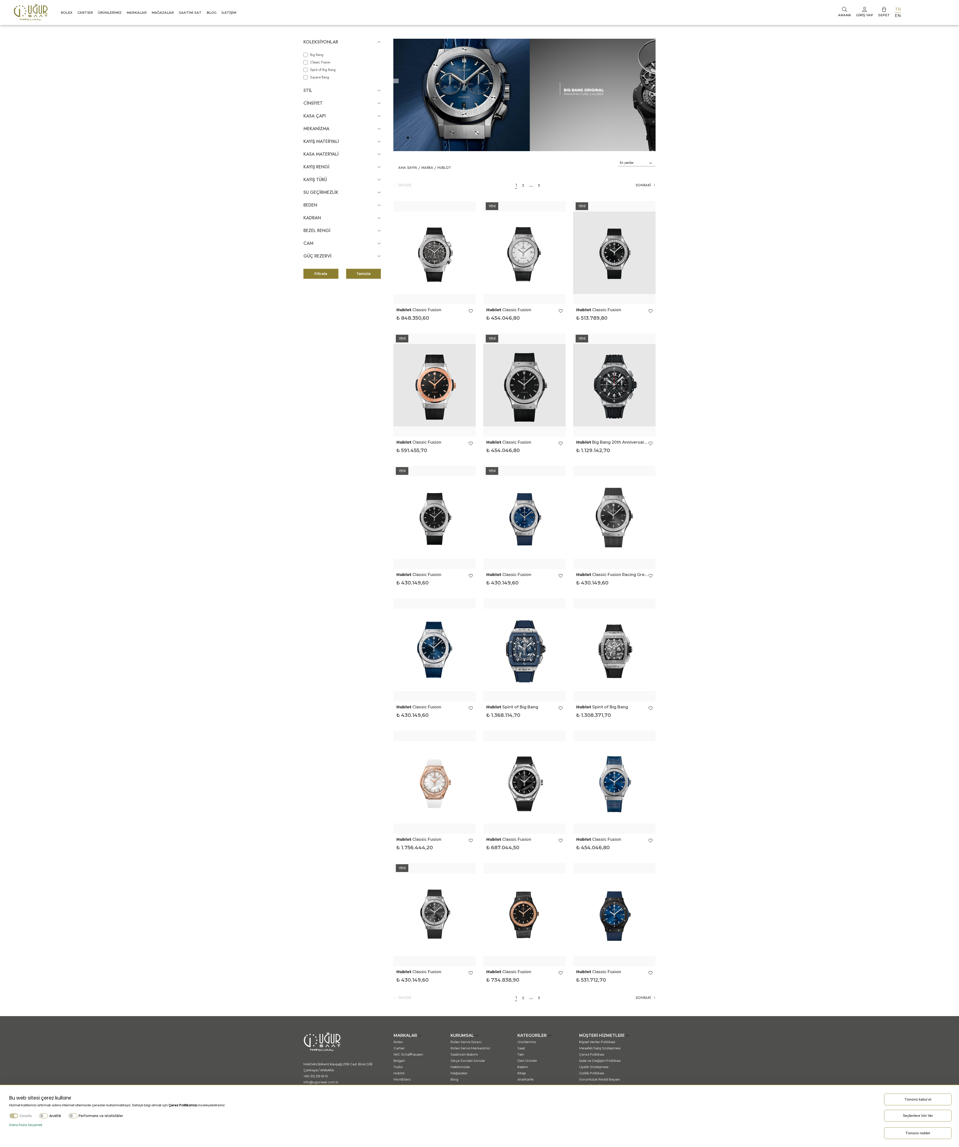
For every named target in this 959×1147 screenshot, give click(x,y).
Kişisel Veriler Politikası (597, 1042)
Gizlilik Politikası (591, 1073)
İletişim (229, 12)
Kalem (522, 1067)
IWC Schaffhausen (408, 1054)
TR (898, 9)
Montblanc (402, 1079)
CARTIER (85, 12)
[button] (408, 138)
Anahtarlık (525, 1079)
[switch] (43, 1115)
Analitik (55, 1116)
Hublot (444, 167)
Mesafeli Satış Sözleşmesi (599, 1048)
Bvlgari (399, 1061)
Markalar (137, 12)
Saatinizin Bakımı (464, 1054)
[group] (524, 95)
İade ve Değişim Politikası (600, 1061)
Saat (521, 1048)
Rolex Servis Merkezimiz (470, 1048)
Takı (520, 1054)
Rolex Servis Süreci (466, 1042)
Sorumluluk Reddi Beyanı (599, 1079)
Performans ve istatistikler (101, 1116)
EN (898, 15)
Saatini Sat (190, 12)
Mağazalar (163, 12)
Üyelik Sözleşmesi (593, 1067)
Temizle (363, 274)
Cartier (399, 1048)
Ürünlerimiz (110, 12)
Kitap (521, 1073)
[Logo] (30, 12)
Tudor (398, 1067)
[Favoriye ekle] (471, 311)
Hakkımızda (460, 1067)
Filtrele (320, 274)
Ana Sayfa (407, 167)
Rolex (66, 12)
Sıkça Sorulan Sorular (468, 1061)
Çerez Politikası (591, 1054)
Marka (427, 167)
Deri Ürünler (527, 1061)
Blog (212, 12)
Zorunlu (25, 1116)
